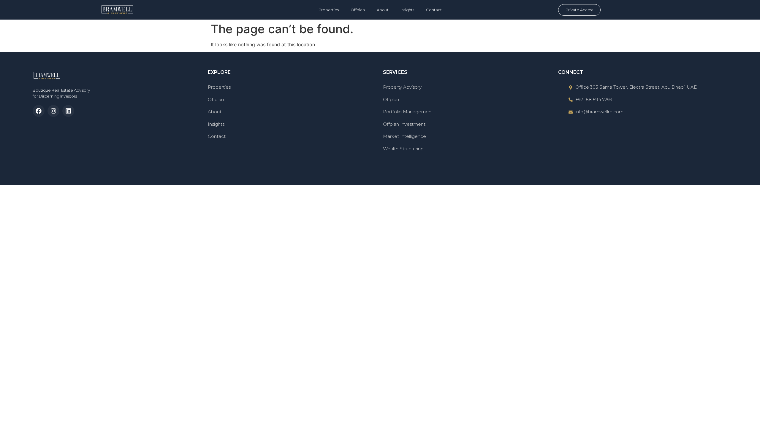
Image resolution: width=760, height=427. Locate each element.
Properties (329, 9)
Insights (407, 9)
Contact (434, 9)
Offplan (358, 9)
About (383, 9)
